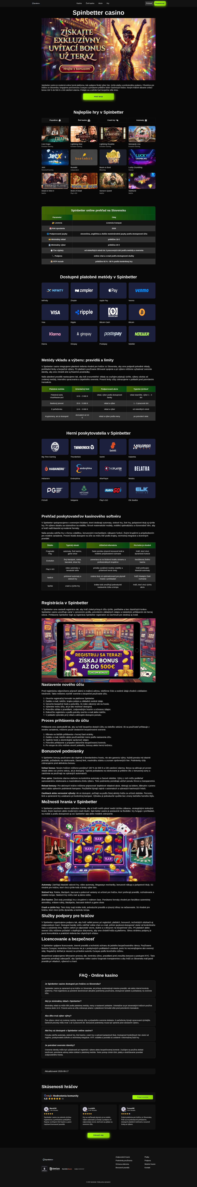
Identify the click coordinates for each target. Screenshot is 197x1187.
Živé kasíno (82, 120)
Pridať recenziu (142, 1097)
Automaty (140, 120)
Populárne (54, 120)
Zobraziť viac (98, 1135)
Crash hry (111, 120)
